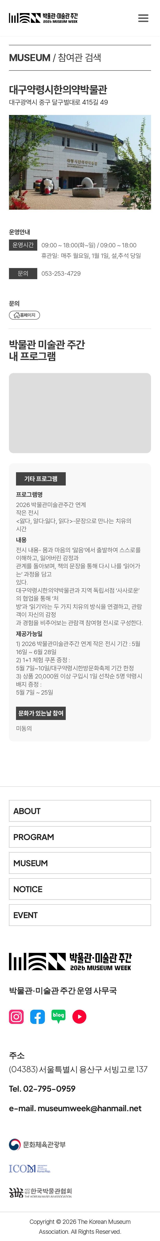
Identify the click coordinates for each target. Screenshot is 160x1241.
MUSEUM (30, 863)
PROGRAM (33, 837)
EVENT (25, 915)
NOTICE (27, 889)
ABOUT (26, 811)
